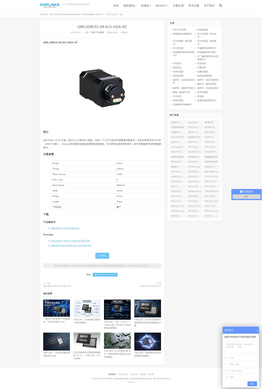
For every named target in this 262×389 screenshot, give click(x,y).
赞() (103, 256)
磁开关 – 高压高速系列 (208, 88)
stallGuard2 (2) (193, 176)
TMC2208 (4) (210, 132)
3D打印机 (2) (193, 172)
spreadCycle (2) (176, 176)
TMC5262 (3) (176, 172)
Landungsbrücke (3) (177, 147)
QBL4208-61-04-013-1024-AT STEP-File (70, 241)
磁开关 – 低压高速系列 (208, 80)
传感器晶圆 (202, 30)
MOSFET (161, 5)
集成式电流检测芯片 (206, 100)
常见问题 (193, 5)
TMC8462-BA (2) (211, 191)
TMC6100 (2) (193, 211)
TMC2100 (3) (193, 147)
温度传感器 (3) (194, 157)
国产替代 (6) (210, 127)
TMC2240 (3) (193, 162)
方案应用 (178, 5)
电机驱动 (128, 5)
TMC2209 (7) (193, 127)
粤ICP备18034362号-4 (161, 379)
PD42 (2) (174, 186)
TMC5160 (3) (176, 152)
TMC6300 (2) (193, 196)
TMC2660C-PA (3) (210, 152)
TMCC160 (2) (210, 186)
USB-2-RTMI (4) (177, 137)
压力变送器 (178, 48)
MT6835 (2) (175, 216)
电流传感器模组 (204, 76)
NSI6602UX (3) (194, 167)
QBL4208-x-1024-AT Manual (65, 228)
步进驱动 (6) (176, 132)
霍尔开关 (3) (176, 162)
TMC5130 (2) (193, 186)
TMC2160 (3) (210, 142)
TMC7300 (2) (210, 196)
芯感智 (143, 374)
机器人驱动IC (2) (211, 172)
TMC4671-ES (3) (194, 152)
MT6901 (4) (209, 137)
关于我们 (209, 5)
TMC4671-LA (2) (211, 201)
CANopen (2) (176, 181)
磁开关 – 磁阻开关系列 (183, 88)
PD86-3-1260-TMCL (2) (210, 206)
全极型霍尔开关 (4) (194, 137)
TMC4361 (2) (176, 191)
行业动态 (177, 96)
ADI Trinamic (123, 374)
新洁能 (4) (175, 142)
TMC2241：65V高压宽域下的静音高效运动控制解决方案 (147, 322)
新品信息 (177, 67)
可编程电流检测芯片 (206, 48)
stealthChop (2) (193, 181)
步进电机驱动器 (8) (177, 128)
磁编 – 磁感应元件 (181, 92)
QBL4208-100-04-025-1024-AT (57, 286)
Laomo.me (131, 382)
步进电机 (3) (210, 167)
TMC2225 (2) (176, 201)
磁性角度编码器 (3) (177, 157)
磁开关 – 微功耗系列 (207, 84)
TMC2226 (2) (193, 201)
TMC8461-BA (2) (194, 191)
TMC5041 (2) (210, 181)
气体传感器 (178, 72)
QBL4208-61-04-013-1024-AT (102, 26)
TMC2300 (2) (176, 196)
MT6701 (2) (192, 216)
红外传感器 (202, 92)
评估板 (200, 96)
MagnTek (134, 374)
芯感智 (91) (175, 122)
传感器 (145, 5)
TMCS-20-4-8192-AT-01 (150, 286)
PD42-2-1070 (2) (194, 206)
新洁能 (151, 374)
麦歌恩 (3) (175, 167)
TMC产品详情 (111, 14)
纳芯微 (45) (209, 122)
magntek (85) (192, 122)
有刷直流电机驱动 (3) (211, 162)
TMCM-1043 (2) (211, 176)
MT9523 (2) (209, 216)
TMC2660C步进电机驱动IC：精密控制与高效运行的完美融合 (117, 354)
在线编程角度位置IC (206, 52)
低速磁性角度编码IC (182, 34)
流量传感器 (202, 72)
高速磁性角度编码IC (182, 104)
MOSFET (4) (193, 142)
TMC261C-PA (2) (211, 211)
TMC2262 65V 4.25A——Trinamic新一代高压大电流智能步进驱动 (117, 325)
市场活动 (177, 63)
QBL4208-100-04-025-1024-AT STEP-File (71, 245)
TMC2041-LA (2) (177, 211)
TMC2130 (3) (210, 147)
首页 (116, 5)
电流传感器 (178, 76)
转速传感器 (178, 100)
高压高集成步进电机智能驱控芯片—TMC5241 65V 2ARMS (87, 355)
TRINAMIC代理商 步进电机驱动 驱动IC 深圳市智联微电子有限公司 (49, 5)
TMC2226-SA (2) (177, 206)
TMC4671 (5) (193, 132)
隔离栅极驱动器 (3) (211, 157)
